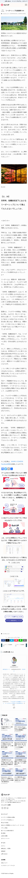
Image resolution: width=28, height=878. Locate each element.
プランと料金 (4, 827)
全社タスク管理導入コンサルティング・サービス (12, 825)
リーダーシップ (6, 13)
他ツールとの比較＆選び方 (7, 830)
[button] (3, 640)
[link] (14, 708)
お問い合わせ (8, 1)
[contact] (7, 808)
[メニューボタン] (26, 5)
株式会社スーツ (6, 669)
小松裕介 (14, 665)
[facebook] (5, 808)
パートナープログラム (16, 1)
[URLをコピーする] (25, 640)
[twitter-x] (2, 808)
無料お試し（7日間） (6, 848)
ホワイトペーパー (5, 838)
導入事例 (3, 833)
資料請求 (3, 851)
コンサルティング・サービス (8, 865)
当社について (4, 862)
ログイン (24, 1)
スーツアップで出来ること (7, 819)
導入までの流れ (4, 822)
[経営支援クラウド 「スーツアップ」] (5, 4)
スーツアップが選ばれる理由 (8, 817)
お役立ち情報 (4, 835)
